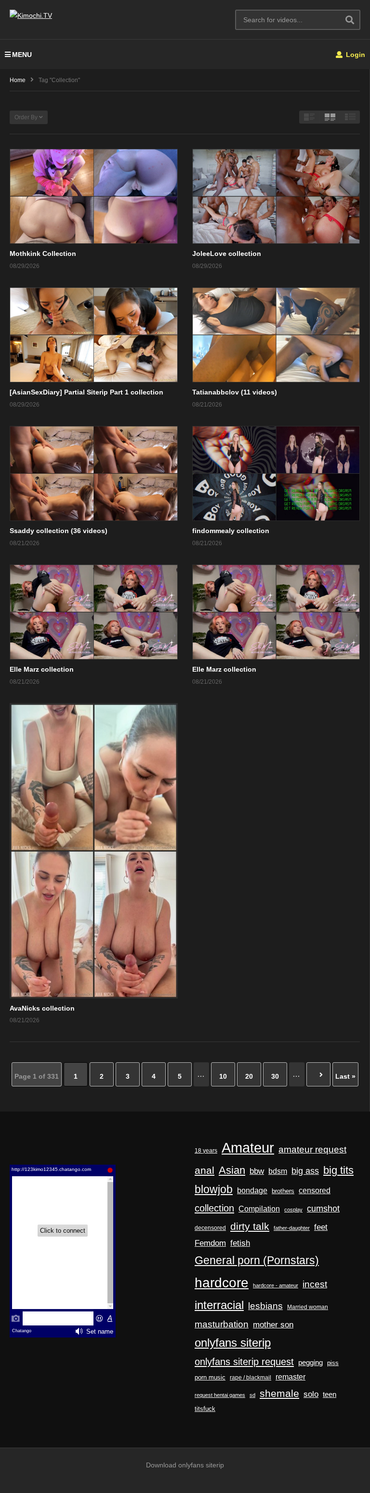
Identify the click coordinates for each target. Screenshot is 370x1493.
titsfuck (205, 1409)
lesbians (265, 1306)
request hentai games (220, 1395)
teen (329, 1394)
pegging (310, 1362)
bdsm (277, 1171)
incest (315, 1284)
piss (333, 1362)
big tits (338, 1170)
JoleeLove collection (226, 253)
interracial (219, 1305)
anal (204, 1170)
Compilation (259, 1208)
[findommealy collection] (276, 473)
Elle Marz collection (42, 669)
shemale (279, 1393)
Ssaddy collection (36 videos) (58, 531)
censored (314, 1190)
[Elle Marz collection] (94, 612)
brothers (283, 1191)
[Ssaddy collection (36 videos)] (94, 473)
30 (275, 1076)
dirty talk (249, 1226)
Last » (345, 1076)
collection (214, 1208)
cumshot (323, 1208)
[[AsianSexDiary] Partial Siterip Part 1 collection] (94, 334)
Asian (232, 1170)
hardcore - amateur (275, 1285)
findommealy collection (230, 531)
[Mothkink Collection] (94, 196)
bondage (252, 1190)
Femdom (210, 1243)
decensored (210, 1228)
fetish (240, 1243)
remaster (290, 1377)
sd (252, 1395)
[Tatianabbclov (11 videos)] (276, 334)
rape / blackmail (250, 1377)
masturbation (222, 1324)
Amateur (248, 1147)
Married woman (307, 1307)
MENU (22, 54)
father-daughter (292, 1228)
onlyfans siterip (233, 1343)
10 (223, 1076)
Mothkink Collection (43, 253)
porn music (210, 1377)
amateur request (312, 1149)
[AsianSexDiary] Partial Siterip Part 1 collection (86, 392)
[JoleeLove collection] (276, 196)
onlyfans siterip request (244, 1361)
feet (321, 1227)
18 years (206, 1150)
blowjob (214, 1189)
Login (354, 54)
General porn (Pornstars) (257, 1260)
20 (249, 1076)
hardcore (222, 1282)
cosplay (293, 1209)
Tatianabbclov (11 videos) (234, 392)
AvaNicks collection (42, 1008)
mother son (273, 1324)
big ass (305, 1171)
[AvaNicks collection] (94, 850)
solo (311, 1394)
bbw (257, 1171)
